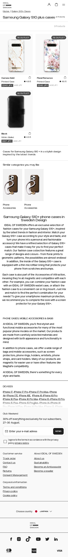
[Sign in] (49, 4)
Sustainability (41, 462)
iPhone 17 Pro (21, 392)
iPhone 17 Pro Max (38, 392)
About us (39, 458)
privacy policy (22, 443)
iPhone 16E (25, 395)
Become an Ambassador (47, 467)
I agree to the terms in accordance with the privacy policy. (33, 441)
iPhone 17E (12, 395)
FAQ (5, 467)
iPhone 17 (8, 392)
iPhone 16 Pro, (50, 395)
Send (58, 431)
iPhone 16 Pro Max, (29, 399)
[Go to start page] (7, 5)
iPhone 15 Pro (57, 399)
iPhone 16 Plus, (10, 399)
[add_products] (29, 77)
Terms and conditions (15, 487)
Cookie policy (10, 495)
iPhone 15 (44, 399)
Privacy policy (10, 491)
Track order (9, 458)
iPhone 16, (37, 395)
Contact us (9, 462)
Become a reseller (43, 471)
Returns (7, 471)
